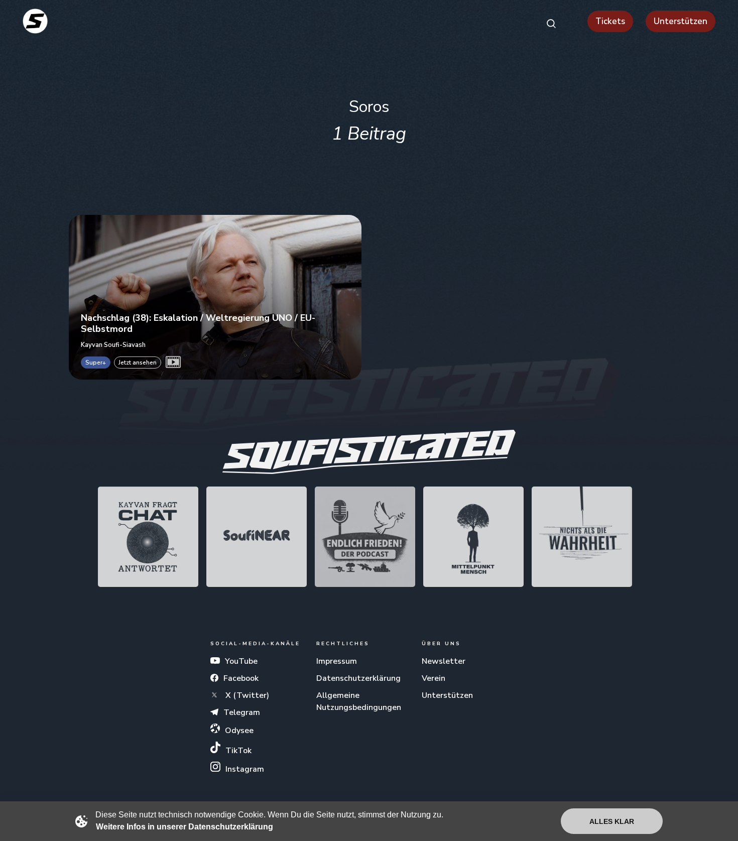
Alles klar (611, 821)
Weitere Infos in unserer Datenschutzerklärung (184, 826)
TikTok (238, 750)
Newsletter (443, 661)
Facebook (241, 678)
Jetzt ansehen (137, 362)
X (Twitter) (246, 695)
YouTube (241, 661)
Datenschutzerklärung (358, 678)
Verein (433, 678)
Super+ (95, 362)
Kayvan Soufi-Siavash (113, 344)
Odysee (239, 730)
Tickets (610, 21)
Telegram (241, 712)
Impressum (336, 661)
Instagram (244, 769)
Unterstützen (680, 21)
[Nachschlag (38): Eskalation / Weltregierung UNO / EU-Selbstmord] (215, 297)
